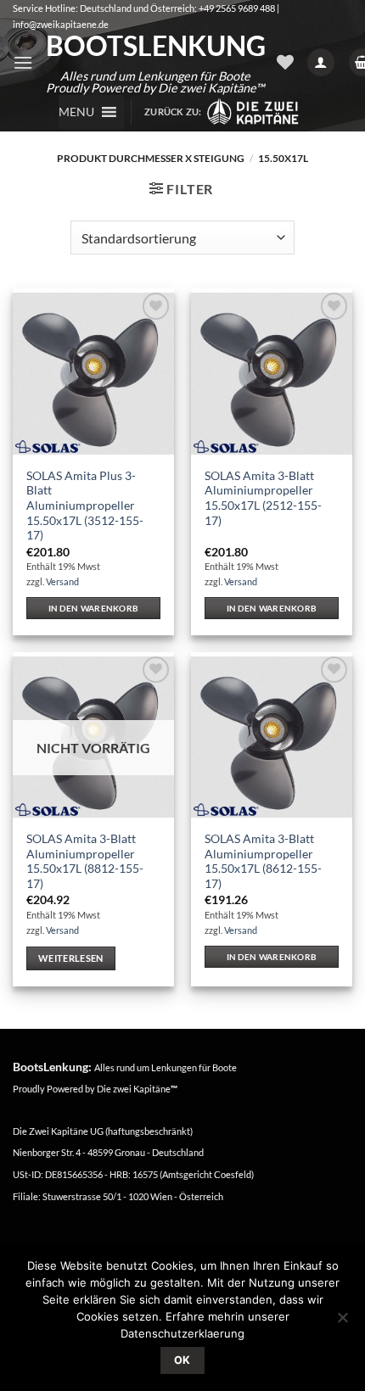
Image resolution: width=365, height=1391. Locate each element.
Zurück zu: (174, 111)
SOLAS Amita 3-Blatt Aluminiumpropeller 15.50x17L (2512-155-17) (263, 498)
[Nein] (342, 1322)
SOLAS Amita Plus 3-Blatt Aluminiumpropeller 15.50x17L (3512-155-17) (84, 506)
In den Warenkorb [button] (93, 608)
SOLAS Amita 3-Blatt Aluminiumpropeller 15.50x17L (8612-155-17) (263, 861)
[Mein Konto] (320, 62)
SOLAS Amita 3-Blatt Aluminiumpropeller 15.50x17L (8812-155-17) (84, 861)
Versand (62, 581)
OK (182, 1360)
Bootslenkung (155, 45)
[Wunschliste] (285, 62)
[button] (23, 62)
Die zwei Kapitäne (137, 1088)
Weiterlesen (71, 958)
